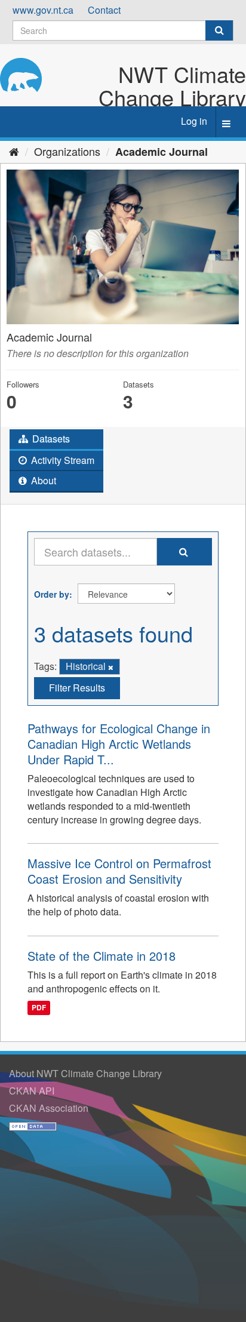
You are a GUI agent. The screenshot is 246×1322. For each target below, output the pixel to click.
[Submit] (219, 30)
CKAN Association (48, 1108)
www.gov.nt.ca (43, 10)
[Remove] (110, 667)
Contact (104, 10)
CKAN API (31, 1090)
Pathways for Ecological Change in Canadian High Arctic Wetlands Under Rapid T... (118, 744)
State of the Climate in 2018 (101, 955)
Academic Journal (161, 151)
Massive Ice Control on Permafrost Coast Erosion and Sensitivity (119, 870)
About (42, 480)
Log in (194, 121)
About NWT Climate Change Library (85, 1073)
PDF (39, 1008)
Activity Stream (61, 460)
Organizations (67, 151)
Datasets (50, 438)
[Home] (14, 151)
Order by (51, 594)
